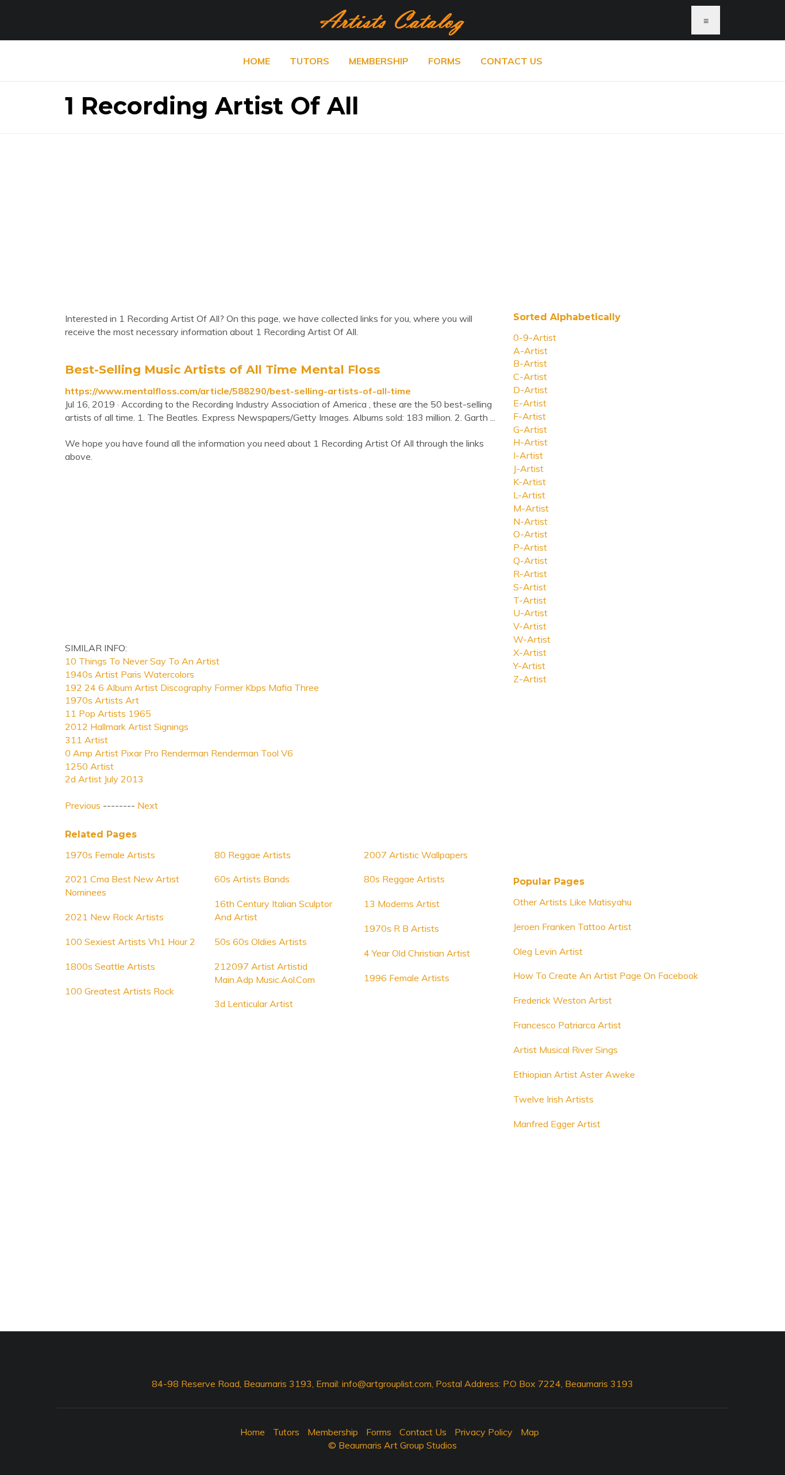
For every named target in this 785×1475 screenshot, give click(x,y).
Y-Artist (529, 665)
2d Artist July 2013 (104, 779)
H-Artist (530, 442)
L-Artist (529, 495)
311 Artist (86, 740)
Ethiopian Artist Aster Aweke (574, 1074)
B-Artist (530, 363)
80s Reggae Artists (404, 879)
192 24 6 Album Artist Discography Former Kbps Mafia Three (192, 687)
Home (256, 61)
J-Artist (528, 468)
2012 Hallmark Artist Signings (126, 726)
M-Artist (531, 508)
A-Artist (530, 350)
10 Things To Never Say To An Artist (142, 661)
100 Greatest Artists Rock (119, 991)
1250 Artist (89, 766)
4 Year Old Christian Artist (417, 953)
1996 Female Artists (406, 978)
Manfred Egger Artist (557, 1124)
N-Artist (530, 521)
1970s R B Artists (401, 928)
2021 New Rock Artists (114, 917)
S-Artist (530, 587)
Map (530, 1432)
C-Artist (530, 376)
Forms (444, 61)
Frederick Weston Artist (562, 1000)
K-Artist (529, 481)
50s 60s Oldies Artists (260, 941)
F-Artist (529, 416)
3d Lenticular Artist (253, 1003)
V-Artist (530, 626)
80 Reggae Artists (252, 855)
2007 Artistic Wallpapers (416, 855)
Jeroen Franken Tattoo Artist (572, 926)
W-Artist (532, 639)
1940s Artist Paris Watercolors (129, 674)
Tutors (309, 61)
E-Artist (530, 403)
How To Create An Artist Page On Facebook (605, 975)
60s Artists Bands (252, 879)
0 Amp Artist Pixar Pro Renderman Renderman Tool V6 (179, 753)
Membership (379, 61)
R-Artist (530, 573)
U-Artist (530, 613)
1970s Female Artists (110, 855)
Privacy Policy (484, 1432)
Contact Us (511, 61)
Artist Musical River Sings (565, 1049)
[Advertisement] (392, 214)
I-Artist (528, 455)
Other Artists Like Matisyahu (572, 902)
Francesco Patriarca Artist (567, 1025)
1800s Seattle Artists (110, 966)
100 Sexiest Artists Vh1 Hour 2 (130, 941)
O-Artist (530, 534)
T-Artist (530, 600)
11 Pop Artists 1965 (108, 713)
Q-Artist (530, 560)
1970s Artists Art (102, 700)
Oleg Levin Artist (548, 951)
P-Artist (530, 547)
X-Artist (530, 652)
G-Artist (530, 429)
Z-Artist (530, 679)
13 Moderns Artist (402, 903)
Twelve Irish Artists (553, 1099)
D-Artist (530, 389)
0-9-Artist (534, 337)
